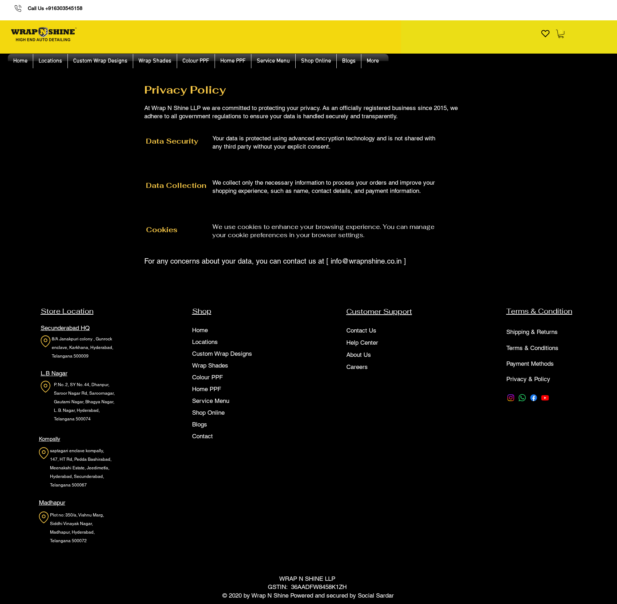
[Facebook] (533, 397)
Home (200, 330)
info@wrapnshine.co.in (366, 261)
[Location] (45, 341)
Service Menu (210, 400)
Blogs (199, 424)
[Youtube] (545, 397)
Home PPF (206, 389)
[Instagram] (510, 397)
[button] (561, 34)
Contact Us (361, 330)
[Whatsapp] (522, 397)
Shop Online (208, 412)
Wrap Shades (210, 365)
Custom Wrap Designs (222, 353)
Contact (202, 436)
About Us (358, 354)
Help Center (362, 342)
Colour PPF (207, 377)
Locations (205, 341)
